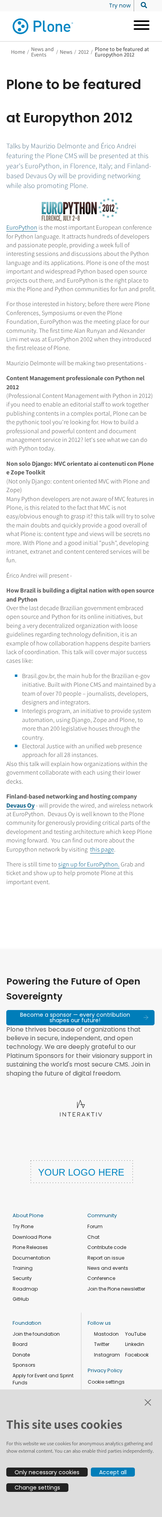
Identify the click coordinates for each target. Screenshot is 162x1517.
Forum (95, 1226)
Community (102, 1215)
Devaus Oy (20, 805)
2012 (83, 52)
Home (18, 52)
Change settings (37, 1487)
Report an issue (105, 1257)
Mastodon (106, 1334)
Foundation (27, 1323)
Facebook (137, 1354)
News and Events (42, 51)
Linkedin (134, 1344)
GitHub (21, 1299)
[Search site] (141, 5)
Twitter (101, 1344)
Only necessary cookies (47, 1472)
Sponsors (24, 1365)
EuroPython (21, 227)
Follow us (99, 1323)
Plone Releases (30, 1247)
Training (23, 1268)
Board (20, 1344)
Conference (101, 1278)
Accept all (113, 1472)
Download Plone (32, 1237)
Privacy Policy (105, 1370)
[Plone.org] (43, 26)
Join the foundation (36, 1334)
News (66, 52)
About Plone (28, 1215)
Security (22, 1278)
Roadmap (25, 1288)
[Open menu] (138, 26)
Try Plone (23, 1226)
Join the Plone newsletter (116, 1288)
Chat (93, 1237)
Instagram (107, 1354)
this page (102, 849)
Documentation (31, 1257)
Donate (21, 1354)
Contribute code (106, 1247)
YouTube (135, 1334)
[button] (80, 1017)
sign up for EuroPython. (89, 864)
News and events (107, 1268)
